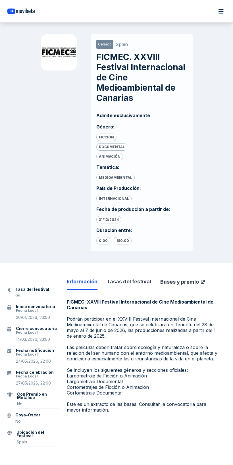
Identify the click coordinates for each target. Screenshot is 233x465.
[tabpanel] (144, 335)
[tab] (82, 284)
